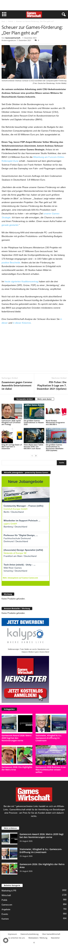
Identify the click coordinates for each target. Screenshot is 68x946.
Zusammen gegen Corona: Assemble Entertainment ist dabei (17, 385)
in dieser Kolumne (22, 323)
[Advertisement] (34, 5)
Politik (10, 21)
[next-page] (35, 455)
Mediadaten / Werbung (37, 938)
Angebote (6, 909)
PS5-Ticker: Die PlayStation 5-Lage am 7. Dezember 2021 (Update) (51, 385)
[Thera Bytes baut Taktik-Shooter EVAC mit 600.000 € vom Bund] (34, 435)
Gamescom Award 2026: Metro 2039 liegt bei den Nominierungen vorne (16, 738)
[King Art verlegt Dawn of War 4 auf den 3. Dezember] (12, 435)
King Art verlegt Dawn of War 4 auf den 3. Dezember (12, 446)
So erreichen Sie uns (16, 938)
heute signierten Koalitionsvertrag (21, 281)
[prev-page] (32, 455)
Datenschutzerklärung (29, 934)
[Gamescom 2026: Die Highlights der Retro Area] (17, 755)
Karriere (5, 919)
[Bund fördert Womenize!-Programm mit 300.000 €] (56, 411)
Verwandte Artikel (24, 399)
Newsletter (55, 938)
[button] (5, 940)
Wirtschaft (6, 895)
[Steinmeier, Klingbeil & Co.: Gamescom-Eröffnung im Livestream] (51, 723)
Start (3, 21)
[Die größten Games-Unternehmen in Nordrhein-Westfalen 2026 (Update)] (56, 435)
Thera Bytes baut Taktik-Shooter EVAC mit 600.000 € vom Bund (34, 446)
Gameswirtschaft (12, 38)
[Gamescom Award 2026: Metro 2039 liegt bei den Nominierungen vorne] (17, 723)
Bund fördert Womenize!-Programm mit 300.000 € (55, 422)
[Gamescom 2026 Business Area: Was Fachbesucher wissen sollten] (51, 755)
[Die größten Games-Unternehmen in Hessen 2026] (34, 411)
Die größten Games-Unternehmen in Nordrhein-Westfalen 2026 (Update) (54, 447)
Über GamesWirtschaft (51, 934)
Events (5, 914)
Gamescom (7, 905)
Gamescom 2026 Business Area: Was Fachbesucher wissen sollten (51, 769)
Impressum (12, 934)
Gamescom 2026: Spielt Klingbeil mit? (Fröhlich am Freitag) (11, 422)
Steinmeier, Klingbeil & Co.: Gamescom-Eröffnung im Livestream (49, 738)
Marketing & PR (9, 890)
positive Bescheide (11, 262)
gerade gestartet (10, 225)
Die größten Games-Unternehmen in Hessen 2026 (34, 422)
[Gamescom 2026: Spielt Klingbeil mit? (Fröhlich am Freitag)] (12, 411)
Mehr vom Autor (44, 399)
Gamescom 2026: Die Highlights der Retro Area (17, 768)
